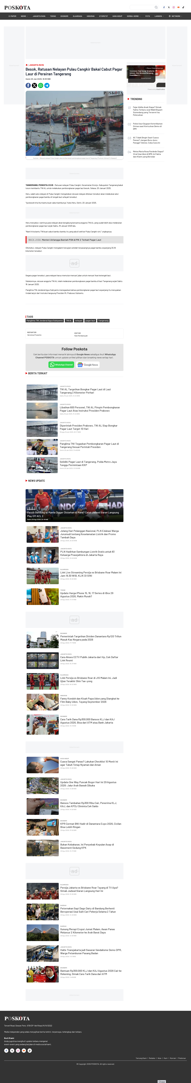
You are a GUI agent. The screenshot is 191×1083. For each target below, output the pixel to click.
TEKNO (53, 16)
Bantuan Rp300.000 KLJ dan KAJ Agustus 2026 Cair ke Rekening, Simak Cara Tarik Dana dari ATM (91, 972)
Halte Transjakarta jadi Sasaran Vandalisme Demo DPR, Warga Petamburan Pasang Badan (91, 951)
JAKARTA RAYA (39, 16)
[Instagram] (174, 7)
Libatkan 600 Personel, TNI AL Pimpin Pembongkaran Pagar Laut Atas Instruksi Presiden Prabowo (90, 409)
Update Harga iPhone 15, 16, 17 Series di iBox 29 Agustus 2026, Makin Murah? (86, 594)
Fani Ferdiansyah (81, 336)
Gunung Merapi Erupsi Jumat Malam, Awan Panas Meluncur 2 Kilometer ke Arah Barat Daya (87, 931)
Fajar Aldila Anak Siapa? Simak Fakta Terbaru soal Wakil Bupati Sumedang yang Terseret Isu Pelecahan (147, 111)
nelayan (78, 320)
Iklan (159, 1058)
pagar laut (90, 320)
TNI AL (69, 320)
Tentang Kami (141, 1058)
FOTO (147, 16)
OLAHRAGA (77, 16)
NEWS (23, 16)
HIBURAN (90, 16)
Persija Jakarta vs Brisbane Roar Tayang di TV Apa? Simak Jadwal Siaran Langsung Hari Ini (89, 889)
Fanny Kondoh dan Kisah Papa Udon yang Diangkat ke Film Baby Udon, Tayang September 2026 (89, 700)
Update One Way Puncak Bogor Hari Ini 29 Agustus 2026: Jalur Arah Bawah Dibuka (88, 784)
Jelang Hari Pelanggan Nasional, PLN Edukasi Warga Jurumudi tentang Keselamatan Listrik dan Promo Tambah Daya (89, 534)
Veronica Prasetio (34, 335)
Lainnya (158, 16)
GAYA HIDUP (117, 16)
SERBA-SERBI (133, 16)
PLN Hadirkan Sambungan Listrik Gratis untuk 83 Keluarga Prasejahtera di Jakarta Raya (87, 553)
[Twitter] (169, 7)
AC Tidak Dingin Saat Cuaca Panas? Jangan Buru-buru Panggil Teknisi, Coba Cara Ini (146, 140)
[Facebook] (164, 7)
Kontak (173, 1058)
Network (176, 16)
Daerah (63, 905)
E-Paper (12, 16)
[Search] (156, 7)
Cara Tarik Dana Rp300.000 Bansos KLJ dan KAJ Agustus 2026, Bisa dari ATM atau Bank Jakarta (87, 721)
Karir (166, 1058)
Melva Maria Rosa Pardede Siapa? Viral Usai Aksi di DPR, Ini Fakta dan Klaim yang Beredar (148, 154)
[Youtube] (178, 7)
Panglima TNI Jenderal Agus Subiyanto (45, 320)
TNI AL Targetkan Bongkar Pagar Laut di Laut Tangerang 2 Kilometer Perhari (85, 391)
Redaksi (152, 1058)
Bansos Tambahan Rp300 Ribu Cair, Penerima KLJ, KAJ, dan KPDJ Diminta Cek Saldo (88, 804)
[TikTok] (183, 7)
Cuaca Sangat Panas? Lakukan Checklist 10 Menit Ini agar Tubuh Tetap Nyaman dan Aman (89, 763)
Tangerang (103, 320)
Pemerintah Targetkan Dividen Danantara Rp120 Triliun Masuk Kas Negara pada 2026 (90, 638)
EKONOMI (64, 16)
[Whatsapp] (40, 85)
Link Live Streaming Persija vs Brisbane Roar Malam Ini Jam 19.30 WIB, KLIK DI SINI (90, 574)
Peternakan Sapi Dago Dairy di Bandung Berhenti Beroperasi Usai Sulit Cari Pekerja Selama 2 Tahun (88, 910)
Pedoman (182, 1058)
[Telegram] (47, 85)
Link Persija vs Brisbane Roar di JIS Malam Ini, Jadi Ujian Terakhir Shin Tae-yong (88, 679)
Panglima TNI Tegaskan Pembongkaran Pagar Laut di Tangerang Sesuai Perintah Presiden (89, 445)
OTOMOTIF (103, 16)
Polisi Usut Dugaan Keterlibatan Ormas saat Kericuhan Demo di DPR (148, 126)
